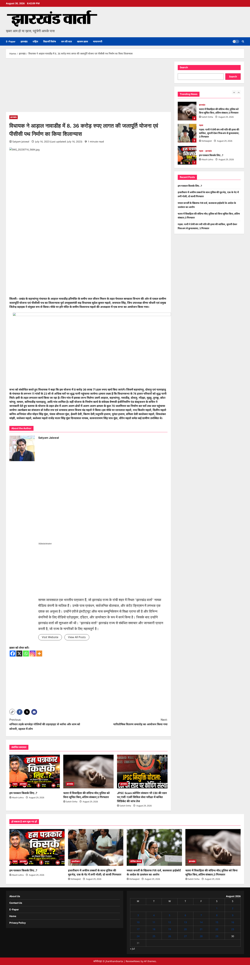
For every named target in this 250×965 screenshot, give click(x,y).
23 (232, 929)
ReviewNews (133, 961)
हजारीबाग (76, 861)
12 (169, 922)
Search (184, 67)
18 (154, 929)
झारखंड (24, 41)
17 (138, 929)
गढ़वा (15, 783)
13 (185, 922)
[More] (39, 653)
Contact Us (15, 902)
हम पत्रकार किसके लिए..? (23, 793)
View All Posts (77, 637)
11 (154, 922)
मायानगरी (97, 41)
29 (216, 936)
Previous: (44, 724)
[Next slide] (238, 92)
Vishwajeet (207, 140)
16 (232, 922)
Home (12, 916)
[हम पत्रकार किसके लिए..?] (34, 771)
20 (185, 929)
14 (201, 922)
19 (169, 929)
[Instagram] (33, 653)
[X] (19, 653)
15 (216, 922)
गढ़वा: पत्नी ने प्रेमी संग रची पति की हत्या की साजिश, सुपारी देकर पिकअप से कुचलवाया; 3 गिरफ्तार (187, 133)
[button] (243, 41)
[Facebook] (13, 653)
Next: (140, 722)
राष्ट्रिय (35, 41)
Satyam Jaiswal (20, 141)
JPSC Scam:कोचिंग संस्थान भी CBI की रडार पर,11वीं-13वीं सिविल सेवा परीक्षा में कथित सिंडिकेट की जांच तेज (142, 797)
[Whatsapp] (26, 653)
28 (201, 936)
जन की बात (66, 41)
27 (185, 936)
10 (138, 922)
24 (138, 936)
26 (169, 936)
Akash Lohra (18, 797)
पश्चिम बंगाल (135, 861)
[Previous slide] (234, 92)
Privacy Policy (17, 922)
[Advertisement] (88, 87)
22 (216, 929)
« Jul (132, 948)
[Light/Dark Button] (235, 41)
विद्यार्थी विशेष (49, 41)
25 (154, 936)
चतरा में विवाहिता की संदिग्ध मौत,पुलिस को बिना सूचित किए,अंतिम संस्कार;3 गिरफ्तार (187, 111)
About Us (14, 896)
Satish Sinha (71, 801)
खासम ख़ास (82, 41)
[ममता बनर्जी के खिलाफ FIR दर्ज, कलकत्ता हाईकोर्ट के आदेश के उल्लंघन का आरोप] (154, 847)
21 (201, 929)
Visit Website (50, 637)
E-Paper (10, 41)
